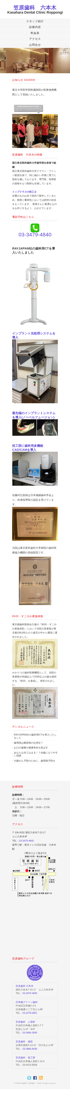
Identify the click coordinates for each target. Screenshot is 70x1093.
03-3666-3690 (29, 1032)
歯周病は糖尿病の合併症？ (28, 742)
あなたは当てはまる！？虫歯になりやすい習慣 (36, 754)
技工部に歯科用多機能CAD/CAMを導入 (27, 447)
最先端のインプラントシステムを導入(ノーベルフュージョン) (34, 415)
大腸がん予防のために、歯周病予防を (34, 760)
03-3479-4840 (26, 840)
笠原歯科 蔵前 (24, 1041)
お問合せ (35, 44)
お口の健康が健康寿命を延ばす (31, 747)
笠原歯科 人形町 (25, 1021)
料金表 (35, 33)
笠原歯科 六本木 (35, 8)
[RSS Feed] (41, 1078)
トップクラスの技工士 (24, 191)
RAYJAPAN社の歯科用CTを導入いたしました (35, 736)
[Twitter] (30, 1078)
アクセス (35, 38)
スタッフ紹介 (35, 21)
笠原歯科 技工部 (25, 1057)
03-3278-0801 (29, 1013)
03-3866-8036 (29, 1048)
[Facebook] (35, 1078)
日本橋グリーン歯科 (27, 1002)
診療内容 (35, 27)
